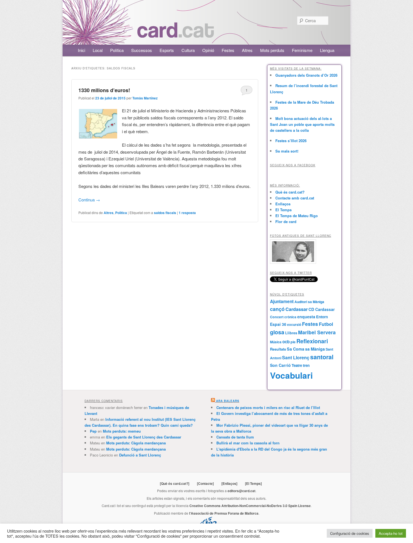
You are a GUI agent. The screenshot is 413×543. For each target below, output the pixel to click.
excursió (294, 324)
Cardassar (296, 309)
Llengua (327, 50)
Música (276, 341)
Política (117, 50)
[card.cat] (175, 34)
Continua (89, 200)
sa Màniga (315, 349)
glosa (277, 332)
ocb (286, 341)
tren (306, 365)
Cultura (188, 50)
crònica (290, 316)
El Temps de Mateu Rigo (296, 215)
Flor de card (285, 221)
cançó (277, 309)
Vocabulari (291, 375)
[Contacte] (205, 483)
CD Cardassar (321, 309)
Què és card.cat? (290, 192)
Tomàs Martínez (145, 98)
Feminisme (302, 50)
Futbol (326, 324)
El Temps (283, 209)
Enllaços (283, 203)
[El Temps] (253, 483)
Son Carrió (280, 365)
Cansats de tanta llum (235, 437)
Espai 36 (278, 324)
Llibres (291, 332)
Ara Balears (227, 401)
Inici (81, 50)
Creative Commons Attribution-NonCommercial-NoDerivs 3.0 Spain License (250, 505)
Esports (167, 50)
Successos (141, 50)
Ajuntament (282, 301)
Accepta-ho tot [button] (391, 533)
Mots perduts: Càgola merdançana (136, 443)
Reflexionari (312, 341)
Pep (93, 431)
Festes (228, 50)
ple (293, 341)
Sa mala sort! (286, 151)
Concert (276, 316)
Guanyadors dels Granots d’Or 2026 (306, 75)
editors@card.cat (241, 490)
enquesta (306, 316)
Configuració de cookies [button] (349, 533)
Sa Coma (295, 349)
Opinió (208, 50)
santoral (321, 357)
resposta (187, 212)
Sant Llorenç (295, 357)
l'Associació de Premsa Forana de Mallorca (223, 513)
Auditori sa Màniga (309, 301)
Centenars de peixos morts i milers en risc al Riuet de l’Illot (268, 407)
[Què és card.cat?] (174, 483)
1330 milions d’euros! (104, 90)
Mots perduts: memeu (122, 431)
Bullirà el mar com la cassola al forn (248, 443)
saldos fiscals (165, 212)
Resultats (278, 349)
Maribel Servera (317, 332)
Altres (247, 50)
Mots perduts (272, 50)
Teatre (297, 365)
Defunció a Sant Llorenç (140, 455)
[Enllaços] (229, 483)
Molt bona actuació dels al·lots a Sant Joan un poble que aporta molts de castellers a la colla (302, 124)
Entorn (322, 316)
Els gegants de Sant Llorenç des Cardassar (143, 437)
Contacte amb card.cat (294, 198)
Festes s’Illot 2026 (291, 140)
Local (98, 50)
